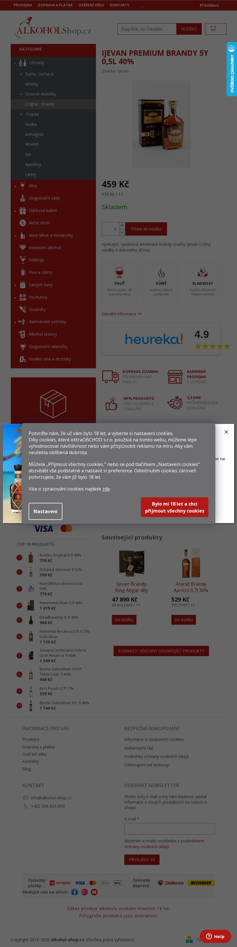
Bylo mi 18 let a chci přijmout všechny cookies (174, 507)
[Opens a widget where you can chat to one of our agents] (215, 937)
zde (106, 489)
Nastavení (46, 511)
